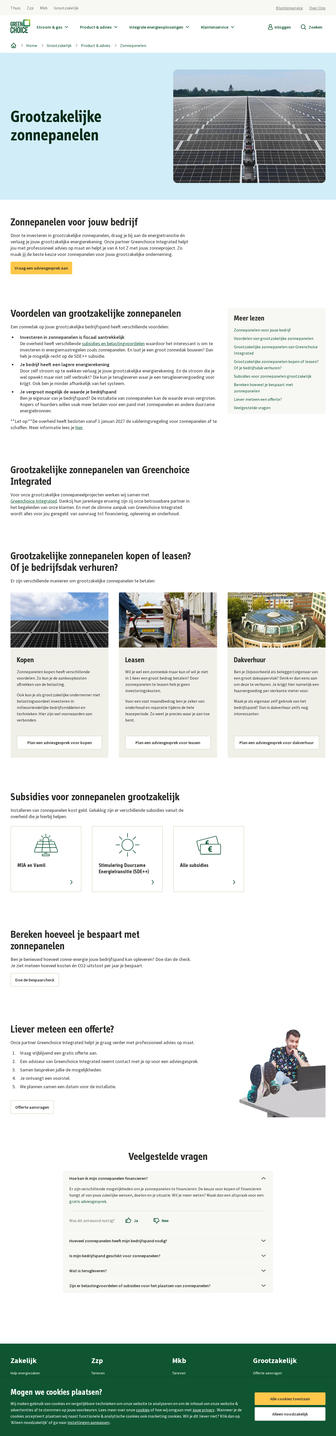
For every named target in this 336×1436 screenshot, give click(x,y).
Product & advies (96, 45)
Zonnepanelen (133, 45)
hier (79, 427)
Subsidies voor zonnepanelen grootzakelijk (272, 376)
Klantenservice (289, 7)
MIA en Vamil (31, 865)
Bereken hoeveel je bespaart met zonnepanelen (263, 387)
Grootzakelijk (66, 7)
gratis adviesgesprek (87, 1201)
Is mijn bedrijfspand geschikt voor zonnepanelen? (114, 1255)
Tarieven (98, 1373)
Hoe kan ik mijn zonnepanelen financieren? (108, 1178)
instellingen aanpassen (88, 1422)
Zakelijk (23, 1360)
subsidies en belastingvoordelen (113, 343)
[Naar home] (20, 27)
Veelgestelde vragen (252, 407)
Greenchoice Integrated (33, 501)
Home (31, 45)
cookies (143, 1409)
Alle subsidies (194, 865)
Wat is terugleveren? (88, 1270)
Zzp (30, 7)
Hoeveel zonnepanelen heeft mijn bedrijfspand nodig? (118, 1240)
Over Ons (317, 7)
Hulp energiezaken (25, 1373)
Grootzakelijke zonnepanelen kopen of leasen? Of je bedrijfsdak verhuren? (276, 364)
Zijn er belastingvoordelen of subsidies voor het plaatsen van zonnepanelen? (140, 1285)
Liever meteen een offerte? (258, 399)
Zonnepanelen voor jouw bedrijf (262, 330)
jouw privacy (203, 1409)
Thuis (15, 7)
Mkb (44, 7)
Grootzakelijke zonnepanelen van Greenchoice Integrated (276, 350)
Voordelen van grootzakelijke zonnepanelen (273, 338)
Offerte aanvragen (267, 1373)
